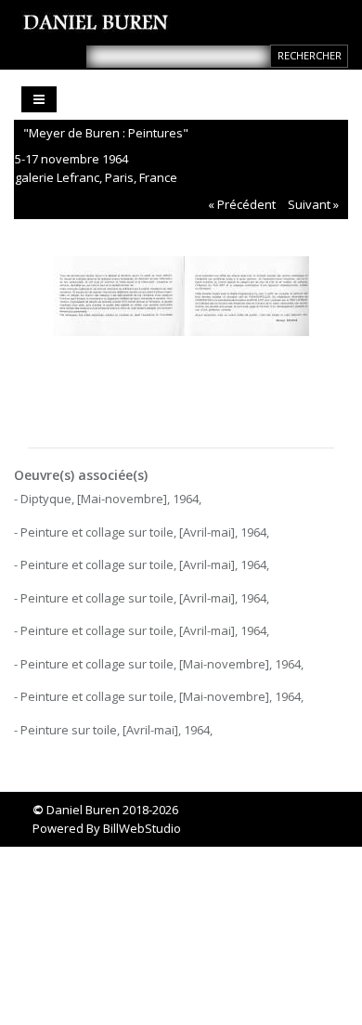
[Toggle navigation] (39, 99)
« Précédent (242, 204)
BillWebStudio (142, 828)
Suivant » (313, 204)
